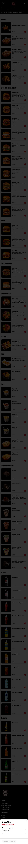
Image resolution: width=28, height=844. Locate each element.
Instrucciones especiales (7, 828)
